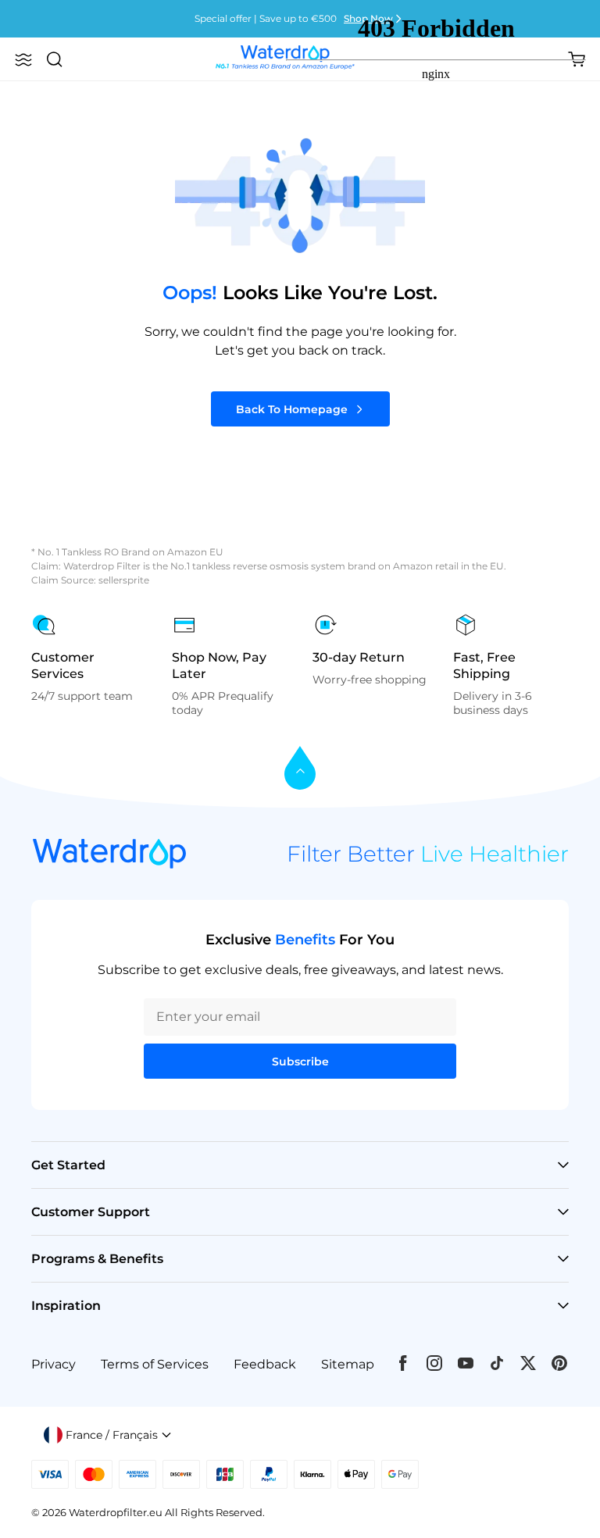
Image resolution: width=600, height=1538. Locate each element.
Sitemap (347, 1364)
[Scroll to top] (300, 769)
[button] (23, 59)
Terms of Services (155, 1364)
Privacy (53, 1364)
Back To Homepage (292, 409)
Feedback (265, 1364)
